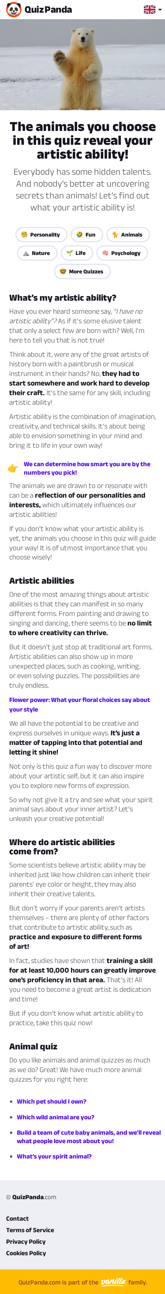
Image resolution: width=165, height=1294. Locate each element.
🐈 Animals (127, 234)
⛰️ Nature (36, 253)
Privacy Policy (26, 1241)
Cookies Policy (26, 1252)
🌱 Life (76, 253)
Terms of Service (30, 1229)
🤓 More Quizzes (81, 271)
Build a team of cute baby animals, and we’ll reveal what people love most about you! (89, 1136)
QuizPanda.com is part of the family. (82, 1282)
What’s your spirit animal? (54, 1156)
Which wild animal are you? (55, 1117)
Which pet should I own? (51, 1101)
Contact (17, 1218)
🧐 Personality (40, 234)
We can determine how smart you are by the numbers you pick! (87, 468)
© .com (31, 1196)
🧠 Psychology (121, 253)
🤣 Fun (86, 234)
